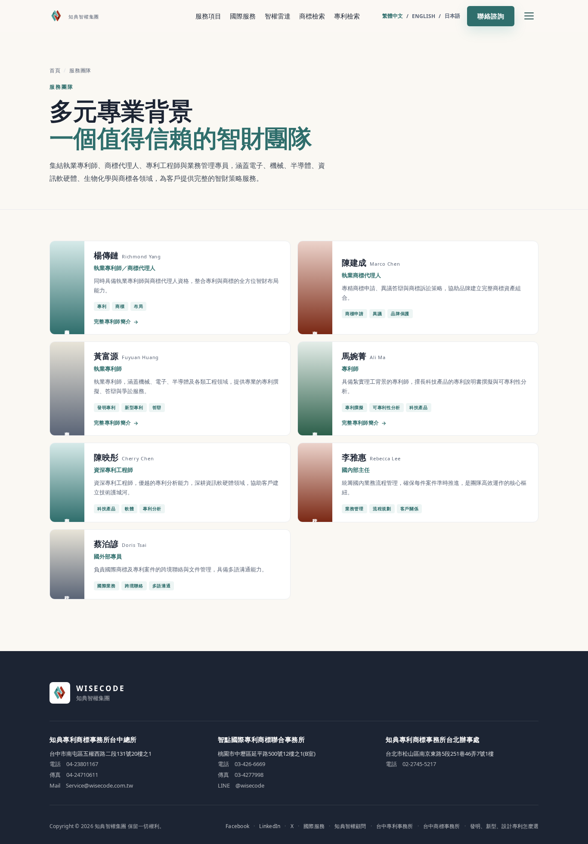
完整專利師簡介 (116, 322)
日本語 (452, 15)
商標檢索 (312, 16)
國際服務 (243, 16)
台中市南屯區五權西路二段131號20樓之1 (101, 753)
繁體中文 (392, 15)
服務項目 (208, 16)
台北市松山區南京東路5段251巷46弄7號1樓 (440, 753)
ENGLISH (423, 16)
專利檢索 (347, 16)
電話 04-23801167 (74, 764)
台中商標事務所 (441, 826)
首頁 (55, 70)
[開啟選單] (529, 15)
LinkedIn (269, 826)
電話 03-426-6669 (241, 764)
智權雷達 (278, 16)
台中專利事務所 (394, 826)
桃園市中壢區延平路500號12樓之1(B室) (267, 753)
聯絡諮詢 (490, 16)
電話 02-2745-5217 (411, 764)
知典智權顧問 (350, 826)
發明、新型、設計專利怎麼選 (504, 826)
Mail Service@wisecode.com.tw (91, 785)
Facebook (237, 826)
